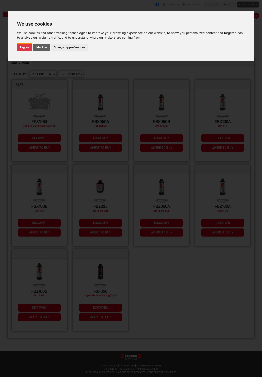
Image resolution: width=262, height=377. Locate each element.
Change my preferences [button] (69, 47)
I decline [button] (41, 47)
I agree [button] (24, 47)
